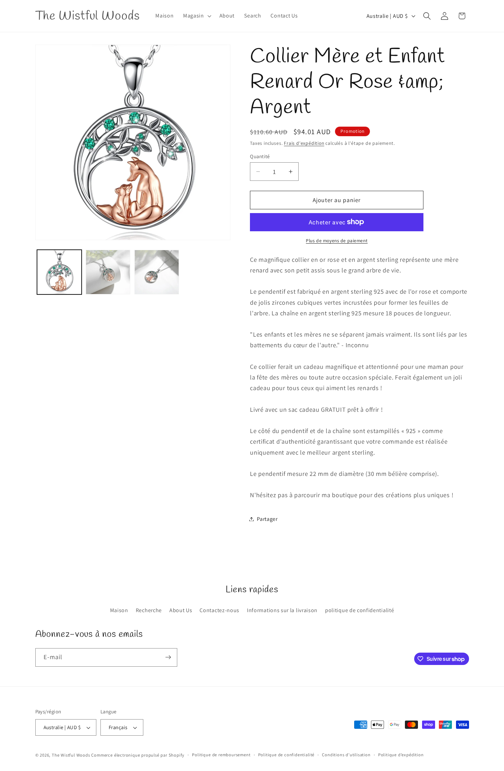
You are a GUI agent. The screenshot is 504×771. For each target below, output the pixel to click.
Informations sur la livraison (282, 610)
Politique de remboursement (221, 755)
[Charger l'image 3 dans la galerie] (156, 272)
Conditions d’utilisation (346, 755)
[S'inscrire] (168, 657)
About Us (180, 610)
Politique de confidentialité (286, 755)
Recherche (149, 610)
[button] (196, 16)
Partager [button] (267, 519)
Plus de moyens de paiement (337, 240)
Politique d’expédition (401, 755)
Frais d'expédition (304, 143)
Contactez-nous (219, 610)
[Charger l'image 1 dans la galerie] (59, 272)
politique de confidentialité (359, 610)
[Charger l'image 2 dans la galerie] (108, 272)
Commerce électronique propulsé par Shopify (137, 755)
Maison (119, 610)
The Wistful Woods (71, 755)
